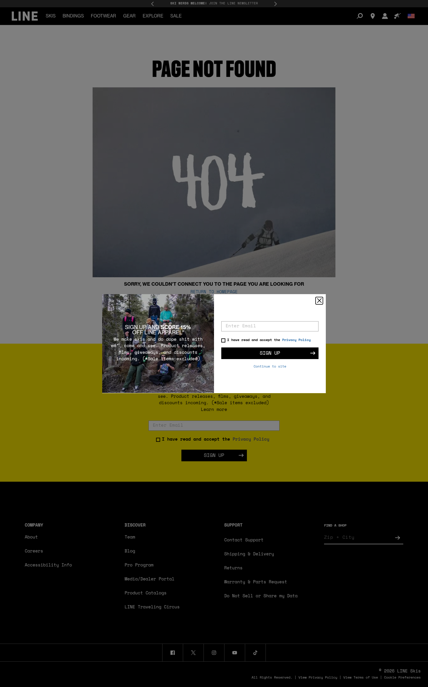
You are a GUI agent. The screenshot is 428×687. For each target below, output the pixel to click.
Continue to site (270, 366)
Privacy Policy (296, 340)
